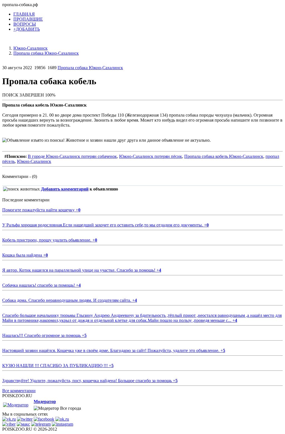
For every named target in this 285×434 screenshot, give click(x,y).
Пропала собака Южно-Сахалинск (90, 67)
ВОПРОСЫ (24, 24)
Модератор (45, 401)
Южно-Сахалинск (34, 161)
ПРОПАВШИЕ (28, 19)
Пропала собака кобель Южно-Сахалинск (223, 156)
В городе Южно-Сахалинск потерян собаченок (72, 156)
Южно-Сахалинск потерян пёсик (150, 156)
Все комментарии (19, 390)
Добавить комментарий (65, 189)
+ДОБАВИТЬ (26, 29)
